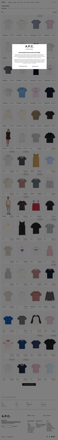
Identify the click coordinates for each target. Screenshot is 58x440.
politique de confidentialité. (31, 63)
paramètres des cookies (23, 66)
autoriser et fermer (35, 66)
